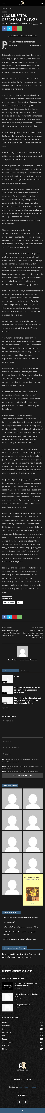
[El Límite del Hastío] (33, 890)
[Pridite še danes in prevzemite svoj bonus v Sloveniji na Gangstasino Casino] (33, 841)
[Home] (7, 679)
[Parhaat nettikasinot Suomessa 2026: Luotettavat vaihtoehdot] (12, 841)
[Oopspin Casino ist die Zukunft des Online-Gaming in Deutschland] (12, 820)
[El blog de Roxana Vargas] (7, 1007)
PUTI (5, 932)
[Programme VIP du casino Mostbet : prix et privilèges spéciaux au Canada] (12, 798)
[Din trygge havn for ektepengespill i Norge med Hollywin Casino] (33, 863)
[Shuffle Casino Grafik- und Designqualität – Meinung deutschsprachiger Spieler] (12, 863)
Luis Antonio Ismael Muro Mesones (16, 23)
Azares (10, 8)
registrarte (26, 957)
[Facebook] (19, 1102)
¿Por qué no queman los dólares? (28, 927)
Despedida (12, 922)
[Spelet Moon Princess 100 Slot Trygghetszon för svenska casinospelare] (33, 798)
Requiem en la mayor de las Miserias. (25, 917)
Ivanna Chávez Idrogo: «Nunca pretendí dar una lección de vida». (11, 633)
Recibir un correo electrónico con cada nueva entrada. (21, 771)
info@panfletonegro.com (27, 1087)
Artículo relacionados (10, 671)
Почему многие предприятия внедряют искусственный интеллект (27, 690)
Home (16, 677)
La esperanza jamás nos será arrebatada (22, 939)
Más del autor (25, 671)
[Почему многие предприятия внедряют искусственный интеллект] (7, 690)
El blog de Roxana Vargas (24, 1005)
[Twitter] (25, 1102)
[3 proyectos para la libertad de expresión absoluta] (7, 986)
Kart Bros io (7, 917)
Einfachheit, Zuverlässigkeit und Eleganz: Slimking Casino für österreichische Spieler (27, 700)
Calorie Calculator (9, 927)
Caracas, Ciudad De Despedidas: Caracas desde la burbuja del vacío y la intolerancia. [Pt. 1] (33, 634)
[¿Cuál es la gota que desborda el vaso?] (7, 997)
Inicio (3, 8)
